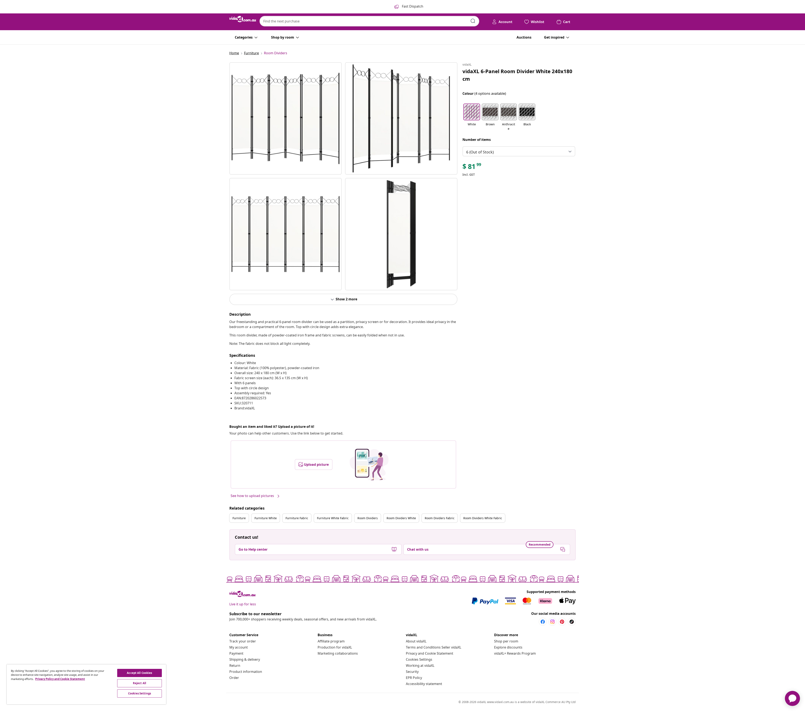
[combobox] (369, 21)
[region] (86, 684)
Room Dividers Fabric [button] (439, 518)
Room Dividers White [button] (401, 518)
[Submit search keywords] (473, 21)
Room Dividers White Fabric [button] (482, 518)
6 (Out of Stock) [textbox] (480, 151)
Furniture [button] (239, 518)
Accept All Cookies (139, 673)
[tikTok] (572, 622)
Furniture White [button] (265, 518)
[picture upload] (369, 464)
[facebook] (543, 622)
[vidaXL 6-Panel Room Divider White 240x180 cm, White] (285, 118)
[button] (471, 117)
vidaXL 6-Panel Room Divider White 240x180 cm (517, 75)
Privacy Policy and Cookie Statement (60, 679)
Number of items (476, 139)
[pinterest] (562, 622)
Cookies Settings (419, 659)
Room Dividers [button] (367, 518)
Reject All (139, 683)
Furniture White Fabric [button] (333, 518)
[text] (472, 167)
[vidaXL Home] (242, 19)
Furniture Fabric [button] (297, 518)
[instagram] (552, 622)
